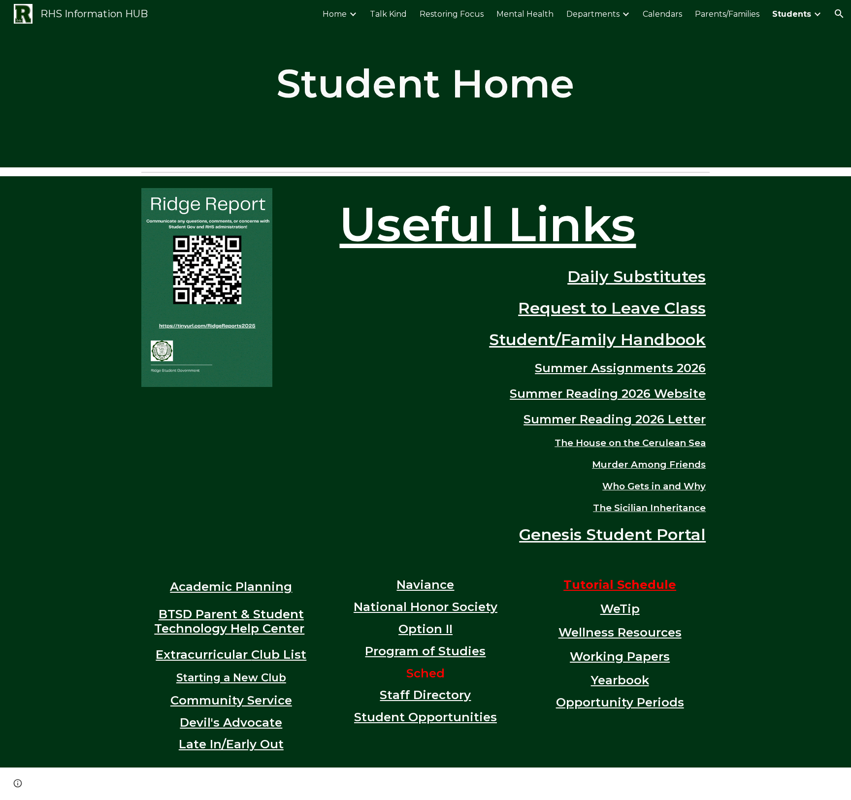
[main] (425, 84)
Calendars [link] (662, 14)
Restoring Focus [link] (452, 14)
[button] (839, 14)
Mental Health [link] (525, 14)
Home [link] (335, 14)
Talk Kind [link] (388, 14)
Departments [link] (593, 14)
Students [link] (791, 14)
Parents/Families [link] (727, 14)
